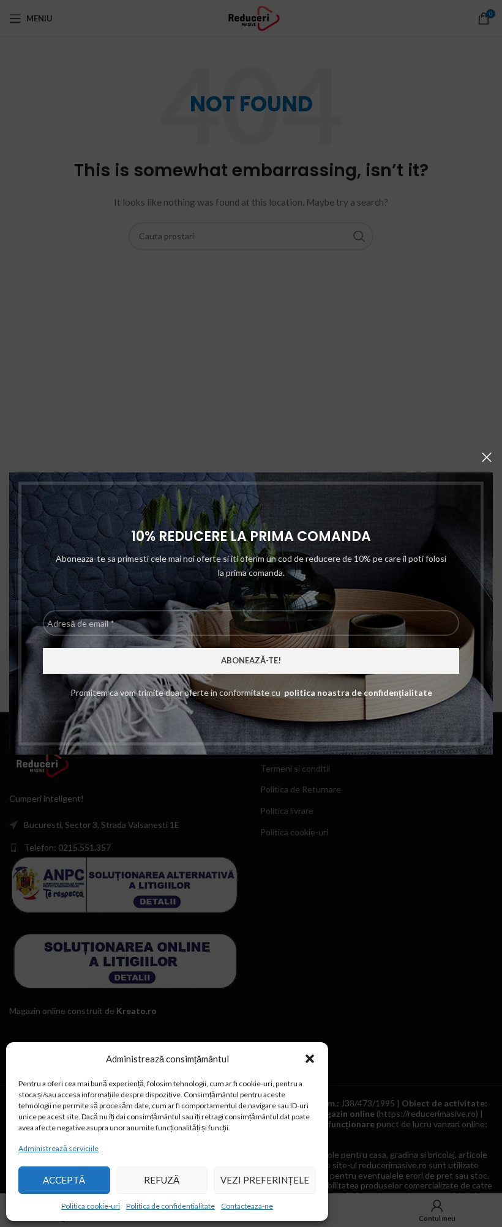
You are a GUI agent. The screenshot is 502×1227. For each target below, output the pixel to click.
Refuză (161, 1179)
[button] (310, 1059)
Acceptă (64, 1179)
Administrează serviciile (58, 1148)
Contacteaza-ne (247, 1205)
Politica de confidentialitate (170, 1205)
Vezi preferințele (264, 1179)
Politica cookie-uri (90, 1205)
